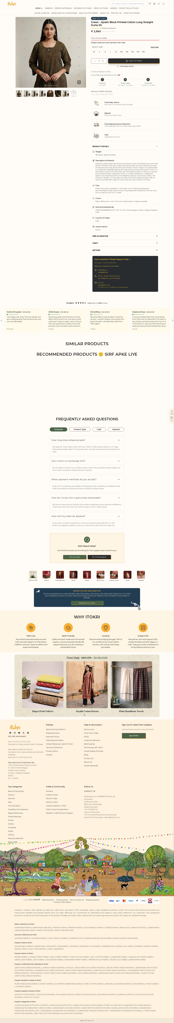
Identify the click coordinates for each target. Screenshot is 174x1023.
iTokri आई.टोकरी (34, 900)
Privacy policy (62, 900)
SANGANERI (63, 946)
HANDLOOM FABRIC (23, 960)
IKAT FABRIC (39, 960)
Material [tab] (116, 429)
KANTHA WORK (150, 946)
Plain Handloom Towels (131, 711)
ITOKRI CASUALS (105, 91)
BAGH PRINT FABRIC (59, 957)
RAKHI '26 (104, 13)
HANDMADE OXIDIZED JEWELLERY (93, 1011)
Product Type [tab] (80, 429)
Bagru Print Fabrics (42, 711)
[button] (163, 3)
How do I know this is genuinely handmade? (76, 498)
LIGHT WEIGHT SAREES (58, 938)
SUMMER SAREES (39, 938)
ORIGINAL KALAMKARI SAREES (118, 984)
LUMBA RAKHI (153, 927)
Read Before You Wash (87, 603)
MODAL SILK (121, 946)
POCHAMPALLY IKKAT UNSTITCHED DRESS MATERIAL (54, 973)
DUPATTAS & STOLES (129, 8)
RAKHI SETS (125, 927)
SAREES (113, 8)
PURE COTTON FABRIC (79, 957)
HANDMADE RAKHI (22, 927)
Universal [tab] (58, 429)
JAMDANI (73, 946)
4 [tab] (89, 714)
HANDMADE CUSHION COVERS (66, 1008)
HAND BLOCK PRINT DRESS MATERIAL (109, 970)
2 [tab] (86, 714)
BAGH (25, 949)
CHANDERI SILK (108, 946)
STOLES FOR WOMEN (45, 994)
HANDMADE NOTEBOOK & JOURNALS (126, 1011)
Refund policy (48, 900)
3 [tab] (87, 714)
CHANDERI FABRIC (119, 957)
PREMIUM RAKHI (75, 927)
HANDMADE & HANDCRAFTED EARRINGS (58, 1011)
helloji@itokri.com (104, 285)
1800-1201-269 (90, 804)
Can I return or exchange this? (68, 461)
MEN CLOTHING (101, 8)
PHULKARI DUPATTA (65, 994)
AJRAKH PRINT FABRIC (39, 957)
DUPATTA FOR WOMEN (24, 994)
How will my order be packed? (68, 516)
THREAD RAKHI (111, 927)
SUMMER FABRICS (22, 938)
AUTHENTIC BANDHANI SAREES (68, 984)
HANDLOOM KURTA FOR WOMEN (87, 1005)
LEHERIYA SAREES (23, 986)
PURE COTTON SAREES (93, 984)
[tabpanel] (43, 687)
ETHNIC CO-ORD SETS (112, 1005)
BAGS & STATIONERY (88, 13)
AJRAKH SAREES (46, 984)
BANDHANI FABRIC (137, 960)
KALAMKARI (19, 946)
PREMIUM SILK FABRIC (99, 960)
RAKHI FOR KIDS (138, 927)
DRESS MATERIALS (63, 8)
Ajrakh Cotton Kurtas (87, 711)
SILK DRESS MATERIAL (87, 973)
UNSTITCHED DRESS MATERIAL (27, 968)
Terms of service (77, 900)
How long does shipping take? (68, 440)
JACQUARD (51, 946)
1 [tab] (84, 714)
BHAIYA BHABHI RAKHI (26, 930)
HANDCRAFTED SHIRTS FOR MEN (95, 1008)
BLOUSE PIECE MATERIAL (72, 1013)
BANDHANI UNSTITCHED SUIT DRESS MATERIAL (119, 973)
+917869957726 (103, 272)
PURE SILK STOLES (31, 997)
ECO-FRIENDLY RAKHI (93, 927)
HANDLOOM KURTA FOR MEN (124, 1008)
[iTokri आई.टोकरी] (12, 4)
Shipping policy (92, 900)
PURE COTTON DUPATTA (85, 994)
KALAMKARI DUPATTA (107, 994)
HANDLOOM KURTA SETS (60, 1005)
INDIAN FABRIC (21, 957)
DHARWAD (84, 946)
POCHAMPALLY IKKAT (43, 949)
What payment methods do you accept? (74, 479)
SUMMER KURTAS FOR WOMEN (97, 938)
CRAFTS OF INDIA (131, 13)
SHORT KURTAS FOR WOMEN (125, 938)
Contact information (62, 902)
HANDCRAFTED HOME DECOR (137, 1005)
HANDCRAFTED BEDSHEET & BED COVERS (32, 1008)
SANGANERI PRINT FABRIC (76, 960)
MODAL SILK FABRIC (119, 960)
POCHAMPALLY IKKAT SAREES (146, 984)
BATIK (130, 946)
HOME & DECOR (41, 13)
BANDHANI (40, 946)
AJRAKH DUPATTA (126, 994)
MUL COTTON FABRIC (100, 957)
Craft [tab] (99, 429)
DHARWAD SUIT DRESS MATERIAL (49, 970)
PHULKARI (94, 946)
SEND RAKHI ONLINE (42, 927)
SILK (31, 949)
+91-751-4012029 (115, 278)
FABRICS (49, 8)
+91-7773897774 (103, 278)
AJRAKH (30, 946)
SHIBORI (138, 946)
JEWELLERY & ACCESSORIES (64, 13)
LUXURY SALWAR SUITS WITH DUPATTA (31, 1005)
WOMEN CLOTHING (83, 8)
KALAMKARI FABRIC (54, 960)
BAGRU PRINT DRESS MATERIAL (120, 968)
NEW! (38, 8)
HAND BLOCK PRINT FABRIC (141, 957)
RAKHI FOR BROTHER (64, 930)
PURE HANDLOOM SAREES (26, 984)
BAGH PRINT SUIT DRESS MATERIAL (90, 968)
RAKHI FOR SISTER (45, 930)
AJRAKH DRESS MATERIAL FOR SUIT (58, 968)
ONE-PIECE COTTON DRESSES (47, 1013)
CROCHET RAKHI (59, 927)
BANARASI (59, 949)
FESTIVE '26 (116, 13)
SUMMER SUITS (76, 938)
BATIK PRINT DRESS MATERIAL (79, 970)
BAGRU (17, 949)
